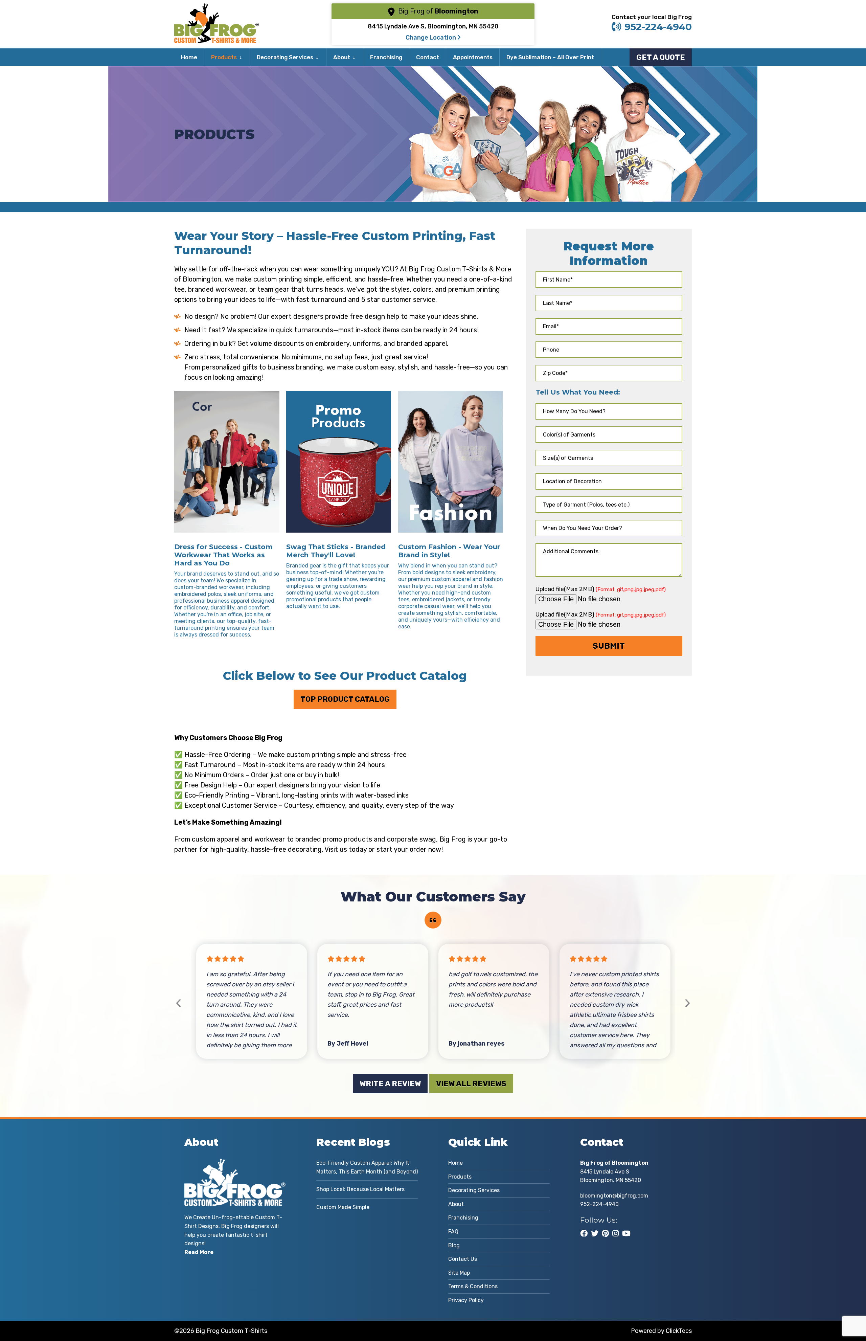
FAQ (453, 1231)
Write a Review (390, 1083)
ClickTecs (679, 1331)
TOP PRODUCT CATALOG (345, 699)
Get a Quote (660, 57)
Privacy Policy (466, 1300)
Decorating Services (285, 57)
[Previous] (178, 1003)
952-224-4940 (658, 26)
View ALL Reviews (471, 1083)
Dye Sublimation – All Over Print (550, 57)
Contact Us (462, 1259)
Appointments (473, 57)
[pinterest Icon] (605, 1233)
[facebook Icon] (584, 1233)
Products (224, 57)
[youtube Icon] (626, 1233)
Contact (427, 57)
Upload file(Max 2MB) (600, 589)
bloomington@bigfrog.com (614, 1195)
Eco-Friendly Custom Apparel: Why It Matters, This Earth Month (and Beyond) (367, 1167)
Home (189, 57)
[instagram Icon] (615, 1233)
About (341, 57)
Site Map (459, 1273)
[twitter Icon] (594, 1233)
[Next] (687, 1003)
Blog (454, 1245)
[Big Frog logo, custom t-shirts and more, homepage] (216, 8)
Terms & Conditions (473, 1286)
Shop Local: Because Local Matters (360, 1189)
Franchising (386, 57)
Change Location (431, 37)
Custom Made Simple (342, 1207)
